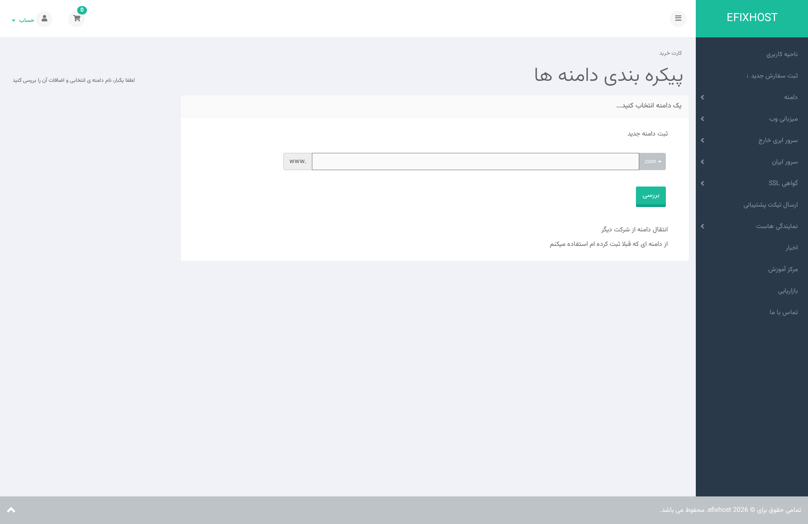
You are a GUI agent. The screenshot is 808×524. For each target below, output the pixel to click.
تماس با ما (785, 313)
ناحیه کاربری (783, 55)
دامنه (792, 98)
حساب (25, 20)
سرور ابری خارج (779, 141)
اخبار (793, 248)
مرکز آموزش (784, 270)
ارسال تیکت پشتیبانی (772, 205)
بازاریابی (789, 291)
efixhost (752, 18)
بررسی (650, 195)
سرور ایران (786, 162)
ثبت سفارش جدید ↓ (773, 76)
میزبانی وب (785, 119)
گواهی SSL (785, 184)
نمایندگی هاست (778, 227)
